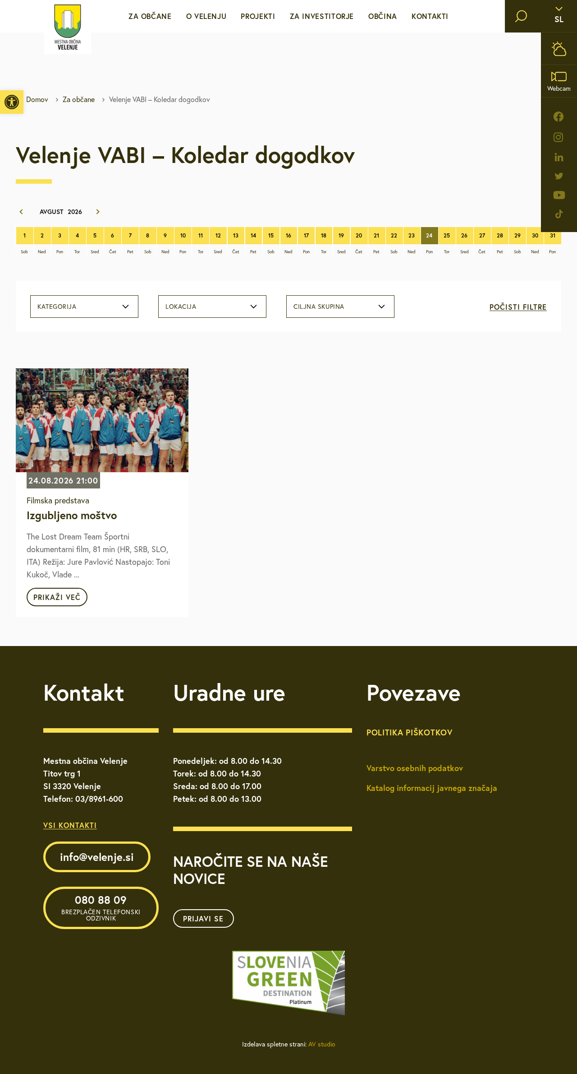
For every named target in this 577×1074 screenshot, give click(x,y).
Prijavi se (203, 918)
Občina (382, 16)
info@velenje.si (97, 857)
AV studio (321, 1044)
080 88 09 (101, 907)
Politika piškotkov (409, 732)
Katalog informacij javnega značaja (431, 787)
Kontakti (430, 16)
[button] (11, 102)
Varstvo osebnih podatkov (414, 767)
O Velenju (206, 16)
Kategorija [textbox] (57, 306)
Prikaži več (57, 597)
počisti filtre (518, 307)
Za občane (150, 16)
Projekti (258, 16)
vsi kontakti (70, 825)
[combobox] (84, 306)
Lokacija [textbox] (180, 306)
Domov (37, 99)
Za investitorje (322, 16)
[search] (521, 16)
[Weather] (559, 49)
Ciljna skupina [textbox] (318, 306)
